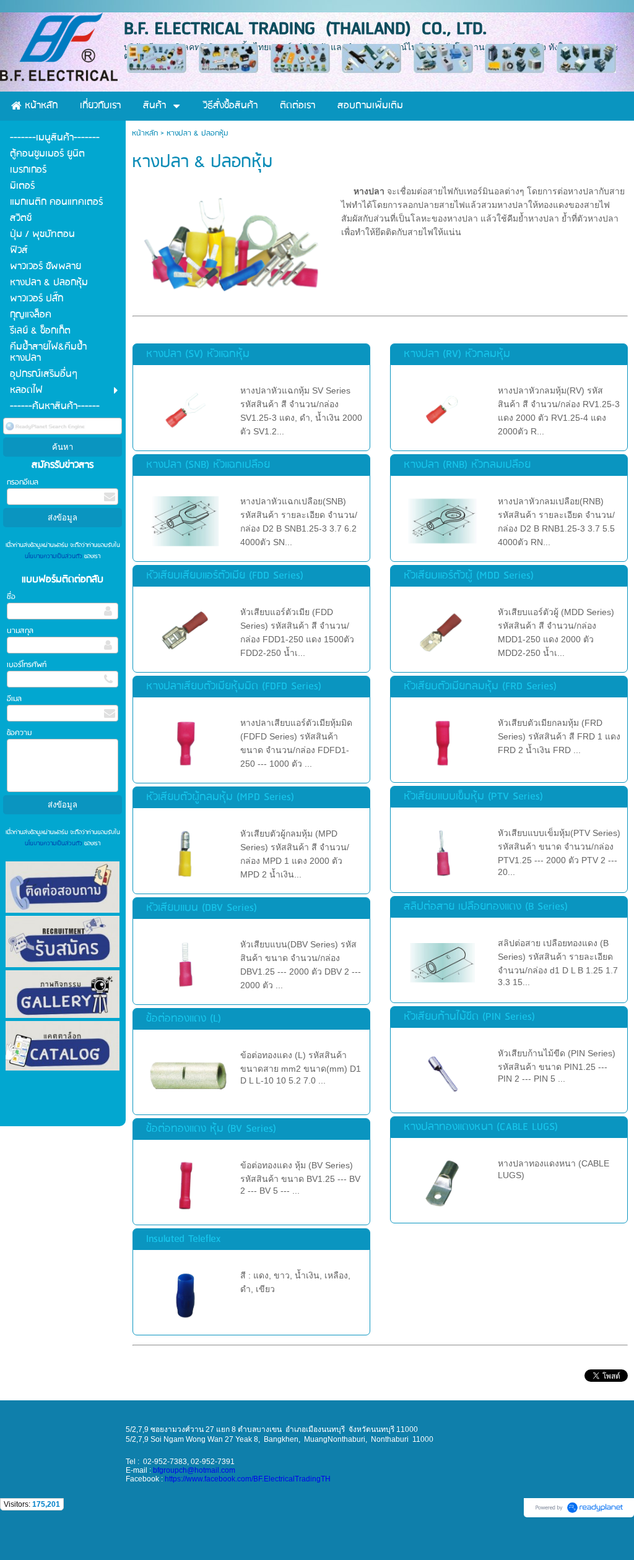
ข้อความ (19, 732)
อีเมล (14, 698)
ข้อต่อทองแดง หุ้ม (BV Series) (211, 1129)
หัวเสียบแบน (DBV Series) (201, 908)
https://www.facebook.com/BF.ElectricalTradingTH (248, 1479)
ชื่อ (11, 596)
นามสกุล (20, 630)
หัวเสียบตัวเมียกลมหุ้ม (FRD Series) (480, 687)
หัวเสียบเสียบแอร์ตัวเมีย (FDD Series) (224, 576)
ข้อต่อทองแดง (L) (183, 1019)
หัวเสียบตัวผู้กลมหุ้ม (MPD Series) (220, 797)
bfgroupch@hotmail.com (194, 1470)
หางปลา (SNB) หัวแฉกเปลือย (208, 465)
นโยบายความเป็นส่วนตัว (54, 556)
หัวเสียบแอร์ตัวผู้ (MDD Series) (469, 576)
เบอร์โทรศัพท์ (26, 664)
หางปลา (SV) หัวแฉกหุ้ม (198, 354)
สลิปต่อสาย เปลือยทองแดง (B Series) (486, 907)
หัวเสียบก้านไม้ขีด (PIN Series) (469, 1017)
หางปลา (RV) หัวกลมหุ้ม (457, 354)
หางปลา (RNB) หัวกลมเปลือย (467, 465)
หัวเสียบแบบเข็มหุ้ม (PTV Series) (473, 797)
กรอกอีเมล (22, 482)
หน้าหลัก (145, 133)
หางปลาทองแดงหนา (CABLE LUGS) (481, 1127)
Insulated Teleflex (183, 1239)
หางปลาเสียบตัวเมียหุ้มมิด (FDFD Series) (233, 687)
